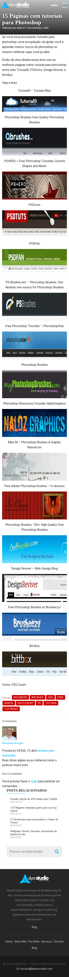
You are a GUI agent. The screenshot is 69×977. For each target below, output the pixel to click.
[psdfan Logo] (34, 251)
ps (39, 703)
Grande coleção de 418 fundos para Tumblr (33, 799)
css (50, 697)
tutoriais (11, 708)
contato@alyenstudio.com (36, 968)
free (60, 697)
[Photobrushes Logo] (34, 372)
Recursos (20, 697)
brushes (38, 697)
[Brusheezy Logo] (34, 615)
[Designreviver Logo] (34, 576)
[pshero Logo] (34, 174)
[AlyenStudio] (15, 5)
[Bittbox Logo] (34, 654)
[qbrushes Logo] (34, 130)
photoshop (25, 703)
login (34, 781)
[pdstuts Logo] (34, 213)
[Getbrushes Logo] (34, 537)
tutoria (51, 703)
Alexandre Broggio (12, 743)
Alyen (19, 28)
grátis (8, 703)
